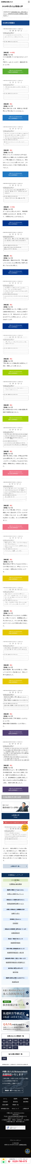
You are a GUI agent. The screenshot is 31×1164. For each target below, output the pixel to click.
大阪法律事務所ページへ (15, 578)
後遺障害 (25, 1098)
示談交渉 (5, 1101)
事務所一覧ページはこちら (12, 1090)
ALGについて (15, 1108)
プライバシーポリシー (15, 1140)
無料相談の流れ (5, 1108)
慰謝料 (15, 1098)
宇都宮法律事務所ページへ (15, 71)
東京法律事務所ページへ (15, 223)
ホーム (5, 1098)
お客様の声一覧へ (15, 866)
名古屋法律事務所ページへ (15, 472)
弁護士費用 (5, 1104)
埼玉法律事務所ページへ (15, 117)
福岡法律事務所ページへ (15, 732)
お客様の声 (26, 1108)
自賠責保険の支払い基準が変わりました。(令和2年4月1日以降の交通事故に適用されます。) (15, 13)
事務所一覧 (15, 1104)
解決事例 (25, 1101)
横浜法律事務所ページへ (15, 372)
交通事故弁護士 (23, 1144)
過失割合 (15, 1101)
